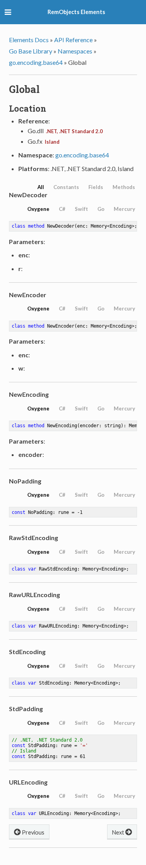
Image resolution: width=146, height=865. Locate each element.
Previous (32, 832)
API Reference (73, 39)
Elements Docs (29, 39)
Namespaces (75, 51)
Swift (81, 209)
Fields (95, 187)
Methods (124, 187)
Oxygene (38, 209)
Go (100, 209)
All (40, 187)
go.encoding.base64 (36, 62)
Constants (66, 187)
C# (62, 209)
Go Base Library (30, 51)
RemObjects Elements (76, 12)
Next (118, 832)
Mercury (124, 209)
